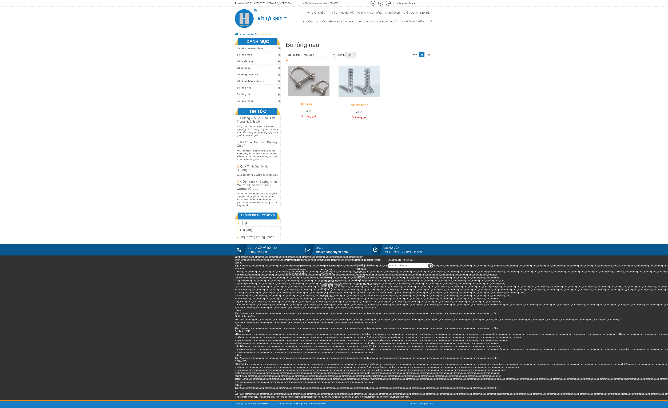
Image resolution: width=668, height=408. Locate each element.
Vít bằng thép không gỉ (250, 81)
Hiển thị (341, 55)
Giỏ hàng (408, 3)
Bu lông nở (390, 21)
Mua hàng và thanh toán (366, 284)
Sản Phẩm (248, 34)
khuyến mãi (346, 12)
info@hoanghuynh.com (332, 252)
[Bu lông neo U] (308, 81)
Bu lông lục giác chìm (318, 21)
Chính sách (392, 12)
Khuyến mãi (360, 280)
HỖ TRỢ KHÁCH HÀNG (369, 12)
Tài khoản (397, 3)
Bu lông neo (244, 87)
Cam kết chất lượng (296, 269)
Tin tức (332, 12)
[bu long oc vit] (260, 19)
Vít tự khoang (245, 61)
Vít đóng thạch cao (248, 74)
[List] (428, 54)
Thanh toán (360, 272)
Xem (415, 54)
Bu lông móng (368, 21)
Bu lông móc (346, 21)
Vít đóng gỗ (244, 67)
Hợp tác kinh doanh (296, 273)
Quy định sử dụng (363, 265)
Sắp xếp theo (294, 55)
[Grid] (421, 54)
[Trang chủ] (236, 34)
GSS (324, 403)
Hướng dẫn (360, 269)
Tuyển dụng (410, 12)
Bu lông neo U (308, 104)
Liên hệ (425, 12)
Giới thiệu (318, 12)
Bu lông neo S (359, 105)
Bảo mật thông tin (295, 266)
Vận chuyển (360, 276)
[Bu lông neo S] (359, 81)
